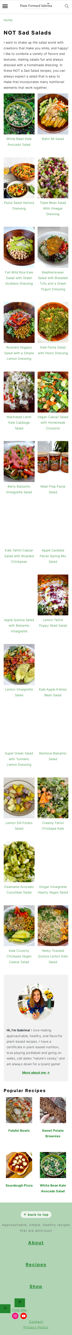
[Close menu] (20, 1302)
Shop (36, 1286)
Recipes (36, 1264)
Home (8, 20)
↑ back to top (36, 1214)
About (36, 1242)
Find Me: (19, 1310)
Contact (36, 1322)
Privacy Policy (36, 1327)
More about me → (36, 1072)
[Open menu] (5, 1308)
